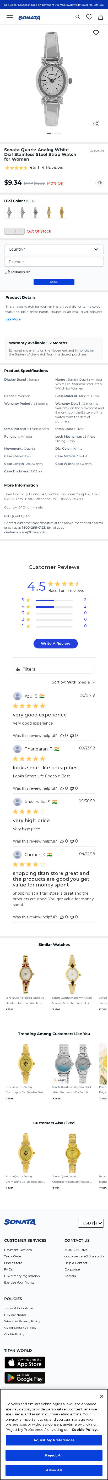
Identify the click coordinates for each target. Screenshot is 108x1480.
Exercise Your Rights (19, 1282)
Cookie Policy (14, 1334)
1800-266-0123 (76, 1250)
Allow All (54, 1470)
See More (13, 319)
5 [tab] (62, 135)
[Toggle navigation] (11, 17)
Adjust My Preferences (54, 1440)
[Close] (101, 1396)
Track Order (13, 1256)
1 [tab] (49, 135)
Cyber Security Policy (20, 1328)
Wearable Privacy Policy (22, 1321)
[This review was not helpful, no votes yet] (72, 735)
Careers (70, 1276)
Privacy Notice (15, 1315)
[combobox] (73, 682)
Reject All (54, 1455)
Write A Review (55, 643)
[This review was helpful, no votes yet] (62, 735)
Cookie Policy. (85, 1429)
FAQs (8, 1269)
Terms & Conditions (18, 1308)
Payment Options (18, 1250)
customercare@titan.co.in (84, 1256)
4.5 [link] (33, 167)
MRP (28, 183)
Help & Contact (75, 1263)
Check (54, 282)
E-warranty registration (22, 1276)
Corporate (72, 1269)
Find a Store (13, 1263)
